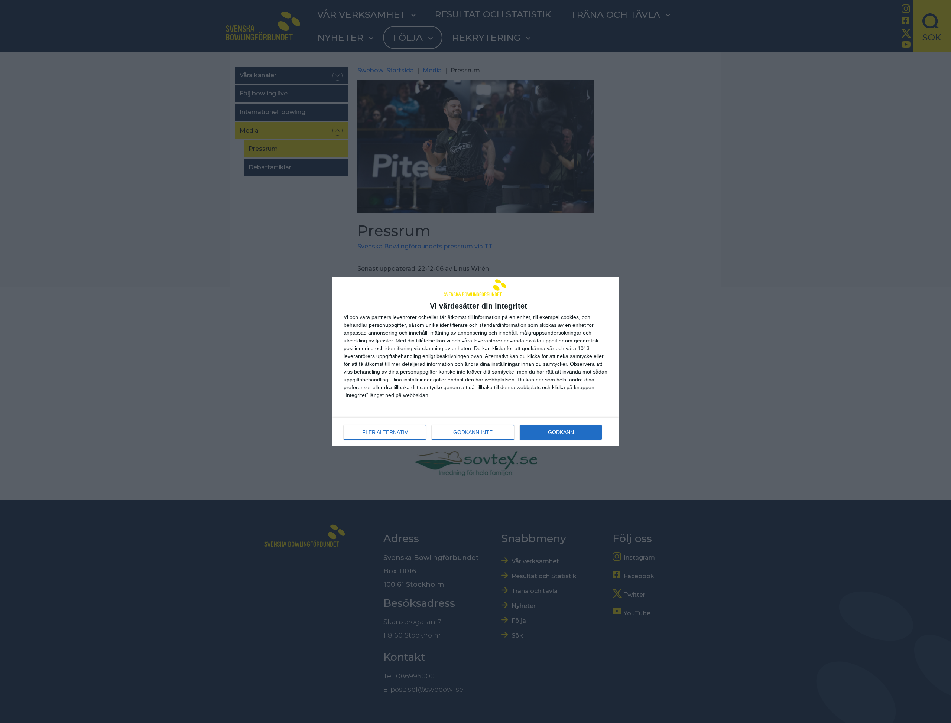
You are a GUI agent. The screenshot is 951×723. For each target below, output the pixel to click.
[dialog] (475, 362)
